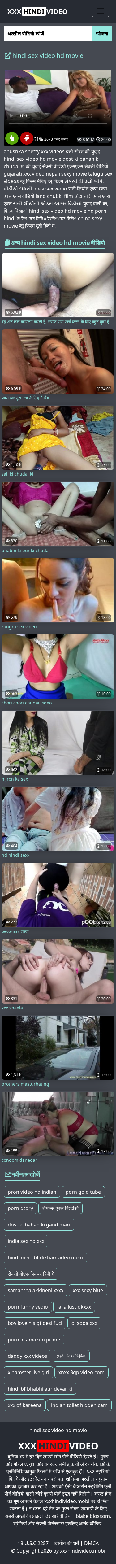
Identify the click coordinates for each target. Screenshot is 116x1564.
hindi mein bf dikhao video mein (45, 1257)
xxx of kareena (25, 1405)
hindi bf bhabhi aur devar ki (40, 1388)
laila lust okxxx (74, 1306)
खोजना (102, 33)
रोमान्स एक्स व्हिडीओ (60, 1208)
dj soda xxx (84, 1323)
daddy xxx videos (27, 1356)
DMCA (91, 1543)
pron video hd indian (32, 1191)
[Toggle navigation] (100, 11)
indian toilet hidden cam (79, 1405)
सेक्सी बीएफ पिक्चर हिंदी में (31, 1273)
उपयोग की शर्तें (66, 1543)
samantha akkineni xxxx (35, 1290)
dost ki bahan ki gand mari (39, 1224)
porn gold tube (83, 1191)
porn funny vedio (28, 1306)
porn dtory (20, 1208)
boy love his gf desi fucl (35, 1323)
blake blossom (93, 1516)
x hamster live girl (28, 1372)
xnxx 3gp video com (81, 1372)
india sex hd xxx (26, 1241)
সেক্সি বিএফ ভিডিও (71, 1356)
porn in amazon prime (34, 1339)
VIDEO (37, 11)
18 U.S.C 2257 (33, 1543)
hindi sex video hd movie (58, 1430)
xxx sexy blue (88, 1290)
